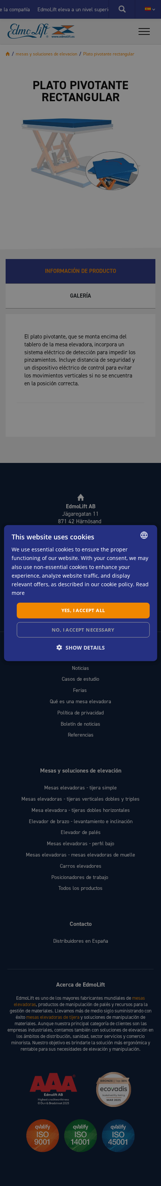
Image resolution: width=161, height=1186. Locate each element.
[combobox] (144, 535)
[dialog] (80, 593)
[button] (81, 647)
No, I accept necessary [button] (83, 629)
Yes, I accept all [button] (83, 610)
